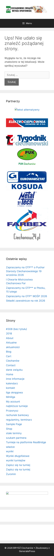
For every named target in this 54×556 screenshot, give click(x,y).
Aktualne (11, 342)
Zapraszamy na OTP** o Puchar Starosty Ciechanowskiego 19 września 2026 (25, 271)
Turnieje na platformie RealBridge (26, 442)
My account (13, 401)
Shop (9, 428)
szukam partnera (16, 437)
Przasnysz (12, 410)
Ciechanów (12, 360)
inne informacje (15, 378)
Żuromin (11, 474)
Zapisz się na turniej (18, 465)
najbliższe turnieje (17, 406)
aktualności (13, 347)
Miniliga (10, 396)
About (9, 338)
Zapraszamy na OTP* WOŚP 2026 (26, 296)
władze (10, 446)
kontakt (10, 387)
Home (9, 374)
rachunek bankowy (17, 415)
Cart (8, 356)
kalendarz (12, 383)
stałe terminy (14, 433)
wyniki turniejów (15, 460)
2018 (9, 333)
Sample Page (14, 424)
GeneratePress (27, 551)
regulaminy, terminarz (19, 419)
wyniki (10, 451)
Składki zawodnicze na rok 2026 (25, 300)
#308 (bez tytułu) (16, 329)
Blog (8, 351)
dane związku (14, 369)
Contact (10, 365)
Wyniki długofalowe (17, 455)
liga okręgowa (14, 392)
